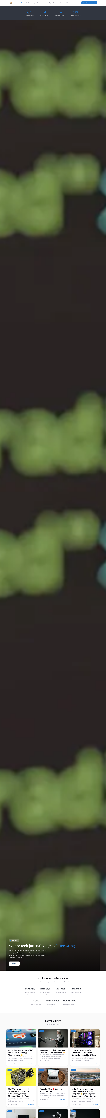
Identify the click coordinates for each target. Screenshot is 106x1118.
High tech (35, 2)
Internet (42, 2)
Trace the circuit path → (89, 2)
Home (22, 2)
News (54, 2)
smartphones (61, 2)
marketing (48, 2)
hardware (28, 2)
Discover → (14, 963)
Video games (70, 2)
